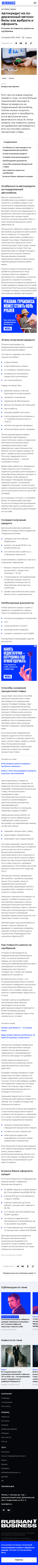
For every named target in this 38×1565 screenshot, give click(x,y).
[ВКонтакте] (9, 1510)
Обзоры (5, 1433)
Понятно (19, 1560)
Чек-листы (6, 1437)
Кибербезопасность (10, 1472)
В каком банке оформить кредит (18, 176)
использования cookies (12, 1547)
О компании (6, 1402)
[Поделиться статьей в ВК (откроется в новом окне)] (21, 43)
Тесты (4, 1441)
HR (2, 1481)
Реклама (5, 1452)
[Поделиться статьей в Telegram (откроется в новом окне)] (16, 43)
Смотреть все (7, 1486)
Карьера (5, 1468)
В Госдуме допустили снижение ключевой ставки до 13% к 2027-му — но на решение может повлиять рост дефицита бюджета (15, 1376)
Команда (5, 1398)
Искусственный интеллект (13, 1456)
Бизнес (4, 1464)
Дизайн (4, 1477)
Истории (5, 9)
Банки (13, 9)
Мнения (4, 1425)
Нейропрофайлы (9, 1429)
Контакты (5, 1406)
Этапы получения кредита (15, 154)
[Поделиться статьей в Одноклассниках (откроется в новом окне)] (26, 43)
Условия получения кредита (16, 157)
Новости (5, 1417)
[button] (35, 3)
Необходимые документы (15, 161)
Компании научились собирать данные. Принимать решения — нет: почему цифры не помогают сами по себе (15, 1323)
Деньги (11, 78)
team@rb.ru (6, 1504)
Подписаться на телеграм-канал (18, 1273)
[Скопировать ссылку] (31, 43)
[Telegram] (3, 1510)
